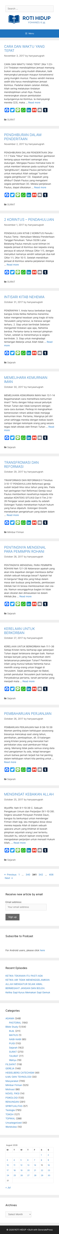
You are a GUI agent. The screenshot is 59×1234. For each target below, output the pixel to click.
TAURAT (13, 1056)
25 (15, 1175)
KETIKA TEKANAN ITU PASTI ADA (24, 975)
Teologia (10, 1110)
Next (9, 878)
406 (51, 874)
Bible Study (11, 1026)
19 (21, 1170)
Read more (34, 102)
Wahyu (12, 1060)
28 (35, 1175)
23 (49, 1170)
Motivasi (10, 1089)
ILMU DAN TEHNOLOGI (18, 1076)
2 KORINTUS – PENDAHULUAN (29, 219)
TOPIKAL (10, 1118)
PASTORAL (15, 1022)
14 (35, 1165)
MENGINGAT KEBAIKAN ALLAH (29, 794)
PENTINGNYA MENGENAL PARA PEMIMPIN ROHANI (25, 549)
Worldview (11, 1126)
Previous (10, 874)
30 (49, 1175)
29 (42, 1175)
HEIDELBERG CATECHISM (19, 1072)
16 (49, 1165)
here (42, 950)
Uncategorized (13, 1122)
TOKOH (9, 1114)
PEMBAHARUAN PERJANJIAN (27, 714)
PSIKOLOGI (11, 1097)
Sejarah (11, 362)
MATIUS (13, 1035)
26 (21, 1175)
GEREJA (9, 1068)
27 (28, 1175)
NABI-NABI (15, 1039)
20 (28, 1170)
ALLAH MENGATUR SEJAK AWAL (24, 984)
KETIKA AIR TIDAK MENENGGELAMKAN (27, 980)
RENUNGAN (12, 1101)
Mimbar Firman (15, 532)
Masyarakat (11, 1081)
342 (41, 874)
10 (8, 1165)
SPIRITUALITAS (14, 1106)
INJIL (12, 1031)
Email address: (13, 902)
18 (15, 1170)
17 (8, 1170)
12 (21, 1165)
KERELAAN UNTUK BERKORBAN (19, 631)
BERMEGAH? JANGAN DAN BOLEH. (25, 988)
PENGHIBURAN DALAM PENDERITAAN (22, 137)
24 (8, 1175)
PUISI (12, 1043)
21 (35, 1170)
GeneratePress (45, 1229)
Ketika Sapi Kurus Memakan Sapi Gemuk (27, 992)
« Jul (8, 1187)
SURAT (11, 119)
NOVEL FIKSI (12, 1093)
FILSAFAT (10, 1064)
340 (28, 874)
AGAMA (9, 1018)
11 (14, 1165)
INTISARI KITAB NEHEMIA (24, 297)
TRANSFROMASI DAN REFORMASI (21, 464)
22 (42, 1170)
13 (28, 1165)
